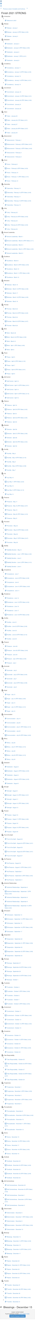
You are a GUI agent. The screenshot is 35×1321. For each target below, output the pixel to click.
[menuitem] (1, 4)
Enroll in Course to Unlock (17, 1316)
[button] (1, 1)
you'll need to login (24, 1314)
